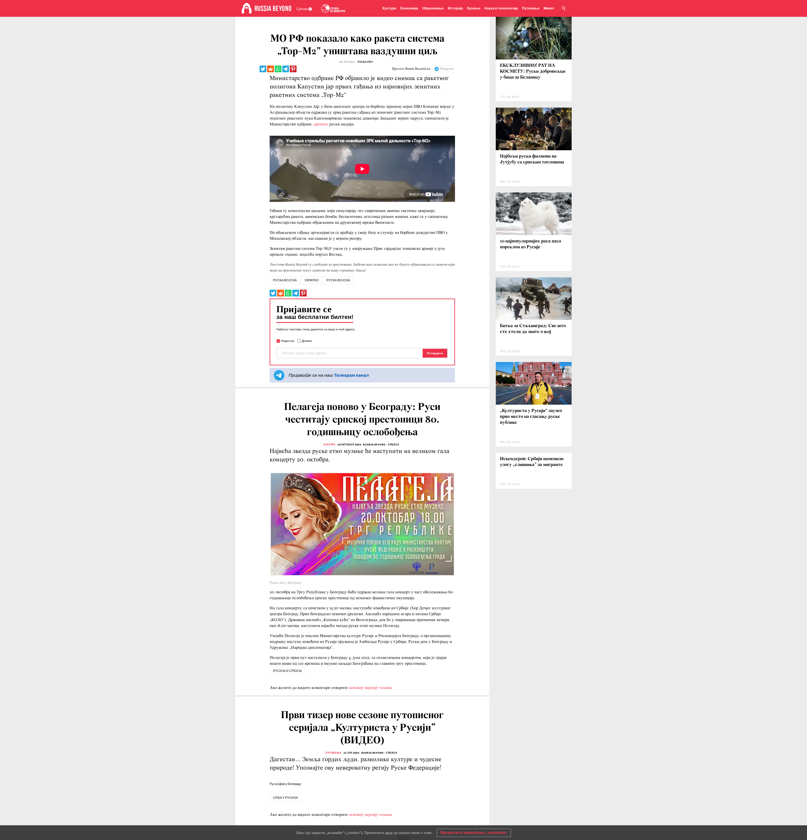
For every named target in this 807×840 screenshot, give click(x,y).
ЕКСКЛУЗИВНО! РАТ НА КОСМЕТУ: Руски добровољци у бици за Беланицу (532, 71)
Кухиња (473, 8)
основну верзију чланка (370, 688)
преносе (321, 124)
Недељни (287, 340)
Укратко (312, 280)
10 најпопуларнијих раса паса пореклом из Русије (530, 244)
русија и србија (287, 671)
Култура (389, 8)
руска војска (285, 280)
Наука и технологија (501, 8)
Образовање (433, 8)
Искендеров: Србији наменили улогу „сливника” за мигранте (531, 462)
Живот (548, 8)
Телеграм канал (351, 375)
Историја (455, 8)
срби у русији (285, 798)
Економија (409, 8)
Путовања (530, 8)
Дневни (307, 340)
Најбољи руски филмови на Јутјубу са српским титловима (532, 159)
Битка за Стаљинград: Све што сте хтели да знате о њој (533, 329)
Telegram (446, 69)
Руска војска (338, 280)
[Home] (247, 8)
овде (389, 833)
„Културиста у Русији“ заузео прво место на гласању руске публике (531, 416)
